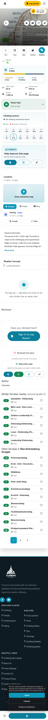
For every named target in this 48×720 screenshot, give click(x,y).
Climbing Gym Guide (12, 658)
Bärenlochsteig (18, 520)
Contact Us (8, 673)
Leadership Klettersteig (22, 440)
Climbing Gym (9, 620)
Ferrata (6, 615)
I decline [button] (27, 701)
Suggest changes (37, 162)
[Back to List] (6, 23)
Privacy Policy (9, 678)
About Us (7, 663)
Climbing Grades (33, 641)
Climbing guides (33, 646)
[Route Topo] (32, 23)
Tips (28, 631)
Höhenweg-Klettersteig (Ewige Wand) (28, 423)
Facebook (29, 374)
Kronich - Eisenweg (20, 495)
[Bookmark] (38, 23)
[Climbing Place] (10, 571)
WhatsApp (19, 374)
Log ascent (10, 162)
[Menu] (44, 3)
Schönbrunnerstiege (20, 488)
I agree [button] (26, 695)
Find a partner (32, 615)
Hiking (6, 626)
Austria (5, 35)
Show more (9, 250)
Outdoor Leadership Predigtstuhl (26, 415)
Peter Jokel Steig (19, 481)
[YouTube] (8, 599)
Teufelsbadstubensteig (21, 511)
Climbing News (32, 626)
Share (8, 374)
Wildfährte (15, 472)
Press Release (9, 668)
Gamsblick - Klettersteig (22, 398)
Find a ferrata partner (27, 716)
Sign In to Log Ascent (26, 336)
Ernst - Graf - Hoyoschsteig (23, 463)
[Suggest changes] (44, 23)
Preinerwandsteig (19, 457)
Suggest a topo (24, 162)
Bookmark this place (25, 353)
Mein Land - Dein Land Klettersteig (27, 407)
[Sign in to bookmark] (41, 400)
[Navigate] (26, 23)
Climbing (7, 610)
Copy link (39, 374)
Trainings (30, 636)
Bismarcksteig (17, 503)
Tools (28, 620)
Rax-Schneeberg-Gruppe (19, 35)
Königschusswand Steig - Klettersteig (28, 528)
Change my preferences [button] (27, 707)
